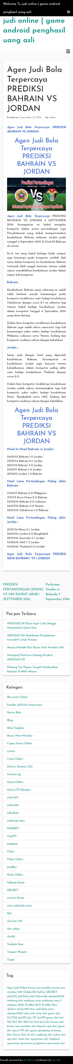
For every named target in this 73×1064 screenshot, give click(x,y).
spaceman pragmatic (33, 1043)
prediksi (12, 867)
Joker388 (13, 805)
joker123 (12, 996)
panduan (12, 843)
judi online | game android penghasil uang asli (34, 30)
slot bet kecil (37, 1022)
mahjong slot (15, 1000)
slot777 (22, 1017)
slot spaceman (34, 1039)
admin (52, 117)
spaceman (13, 1043)
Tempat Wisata (17, 952)
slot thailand (51, 1039)
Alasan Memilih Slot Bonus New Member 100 (35, 647)
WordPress (29, 1060)
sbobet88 (23, 1009)
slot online (13, 928)
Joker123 (12, 797)
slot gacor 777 (15, 1030)
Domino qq (14, 774)
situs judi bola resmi (19, 905)
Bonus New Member (20, 735)
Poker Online (15, 859)
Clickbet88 (29, 992)
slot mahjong (39, 1035)
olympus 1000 (15, 1005)
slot (58, 1013)
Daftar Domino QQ (20, 766)
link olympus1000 (53, 996)
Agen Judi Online (17, 988)
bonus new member (40, 988)
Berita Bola (14, 712)
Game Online (15, 782)
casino (11, 751)
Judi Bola (12, 813)
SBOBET (12, 890)
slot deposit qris (41, 1026)
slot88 (11, 936)
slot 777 (31, 1017)
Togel (10, 959)
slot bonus (52, 1022)
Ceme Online (15, 758)
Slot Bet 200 (20, 1022)
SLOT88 (12, 1017)
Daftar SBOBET (47, 992)
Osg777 (12, 836)
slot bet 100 (14, 921)
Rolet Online (15, 874)
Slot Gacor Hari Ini (18, 1035)
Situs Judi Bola (38, 1009)
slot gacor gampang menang (43, 1030)
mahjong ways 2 (51, 1000)
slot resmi (18, 1039)
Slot (9, 913)
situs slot (29, 1013)
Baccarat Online (17, 697)
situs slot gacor (45, 1013)
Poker (10, 851)
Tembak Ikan (15, 944)
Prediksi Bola (33, 1005)
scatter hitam (15, 898)
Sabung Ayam (16, 882)
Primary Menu (68, 52)
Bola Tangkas (15, 728)
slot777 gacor (45, 1017)
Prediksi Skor (49, 1005)
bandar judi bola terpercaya (24, 704)
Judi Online (36, 996)
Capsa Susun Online (19, 743)
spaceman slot (56, 1043)
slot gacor (58, 1026)
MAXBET (13, 828)
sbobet (11, 1009)
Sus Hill (56, 1060)
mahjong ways (16, 820)
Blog (10, 720)
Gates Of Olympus (19, 789)
